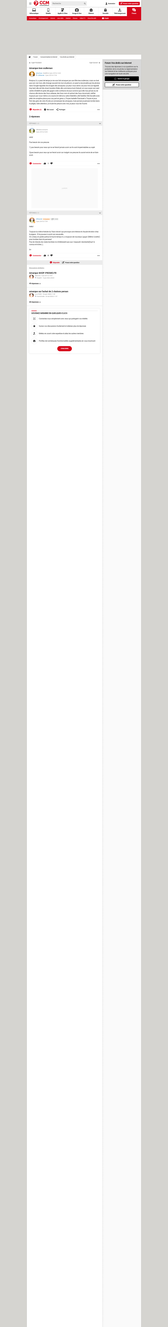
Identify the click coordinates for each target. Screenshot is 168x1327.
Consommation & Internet (48, 57)
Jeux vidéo (60, 18)
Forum (134, 13)
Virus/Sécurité (92, 18)
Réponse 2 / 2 (34, 213)
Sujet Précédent (36, 63)
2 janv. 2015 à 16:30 (41, 132)
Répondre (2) (36, 109)
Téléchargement (119, 13)
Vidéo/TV (82, 18)
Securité (105, 13)
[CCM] (41, 3)
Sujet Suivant (93, 63)
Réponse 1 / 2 (34, 123)
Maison (91, 13)
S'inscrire (64, 348)
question (130, 3)
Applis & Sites (63, 13)
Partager (62, 109)
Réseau (75, 18)
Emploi (106, 18)
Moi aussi (50, 109)
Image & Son (76, 13)
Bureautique (32, 18)
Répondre (56, 262)
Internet (52, 18)
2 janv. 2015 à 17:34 (51, 75)
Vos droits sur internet (67, 57)
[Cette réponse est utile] (44, 163)
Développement (43, 18)
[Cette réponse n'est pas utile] (51, 163)
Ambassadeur (46, 219)
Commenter (36, 163)
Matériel (68, 18)
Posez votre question (72, 262)
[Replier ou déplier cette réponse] (100, 123)
